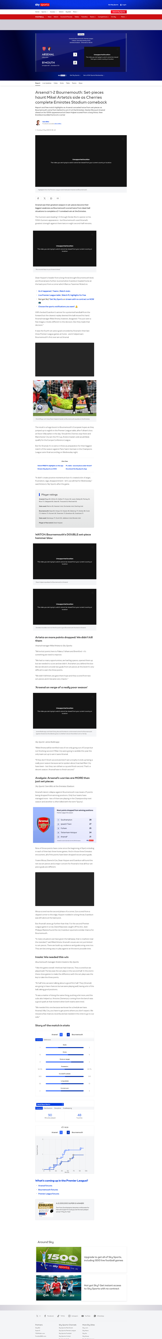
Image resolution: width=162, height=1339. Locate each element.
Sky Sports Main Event (66, 1327)
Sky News (85, 1330)
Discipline (57, 1108)
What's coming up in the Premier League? (61, 1180)
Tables (77, 16)
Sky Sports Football (65, 1333)
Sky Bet (68, 12)
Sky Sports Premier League (67, 1330)
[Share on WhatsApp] (51, 198)
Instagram (75, 1316)
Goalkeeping (67, 1108)
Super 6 (37, 1330)
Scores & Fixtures (66, 16)
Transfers (84, 16)
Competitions (103, 16)
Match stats (65, 291)
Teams (92, 16)
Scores (52, 12)
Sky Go (84, 1333)
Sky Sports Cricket (65, 1336)
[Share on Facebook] (38, 198)
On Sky (113, 16)
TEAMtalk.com (40, 1333)
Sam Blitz (45, 121)
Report (37, 83)
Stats (62, 83)
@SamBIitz (57, 123)
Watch (61, 12)
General (39, 1040)
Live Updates (46, 83)
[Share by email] (58, 198)
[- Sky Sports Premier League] (62, 75)
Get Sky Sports (113, 4)
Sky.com (85, 1327)
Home (37, 12)
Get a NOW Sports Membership (93, 75)
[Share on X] (44, 198)
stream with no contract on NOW (79, 299)
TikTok (63, 1316)
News (49, 16)
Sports (44, 12)
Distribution (48, 1108)
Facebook (50, 1316)
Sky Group (85, 1336)
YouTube (87, 1316)
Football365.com (40, 1336)
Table (68, 83)
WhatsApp (100, 1316)
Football (39, 17)
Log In (124, 4)
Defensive (47, 1040)
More (75, 12)
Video (56, 83)
